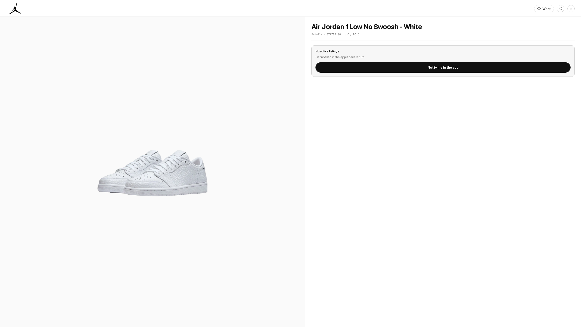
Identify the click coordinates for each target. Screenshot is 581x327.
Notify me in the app (443, 67)
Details (317, 34)
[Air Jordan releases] (15, 8)
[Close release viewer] (571, 8)
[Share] (560, 8)
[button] (152, 172)
